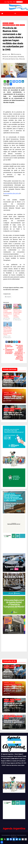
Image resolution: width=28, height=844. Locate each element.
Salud (17, 25)
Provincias (17, 408)
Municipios (5, 23)
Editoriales (6, 376)
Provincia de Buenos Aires (9, 25)
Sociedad (22, 25)
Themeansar (14, 837)
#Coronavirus (17, 54)
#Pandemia (21, 56)
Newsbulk (22, 835)
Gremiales (6, 408)
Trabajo (12, 410)
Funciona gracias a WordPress (9, 835)
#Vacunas (22, 59)
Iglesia (17, 376)
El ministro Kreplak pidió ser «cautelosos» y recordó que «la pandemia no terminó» (9, 349)
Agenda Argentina (14, 7)
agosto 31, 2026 (10, 674)
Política (11, 23)
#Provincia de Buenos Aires (10, 59)
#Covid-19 (5, 56)
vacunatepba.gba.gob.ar (12, 193)
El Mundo (13, 376)
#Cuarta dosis (13, 56)
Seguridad (19, 716)
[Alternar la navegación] (15, 13)
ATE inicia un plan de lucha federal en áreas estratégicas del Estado (14, 414)
